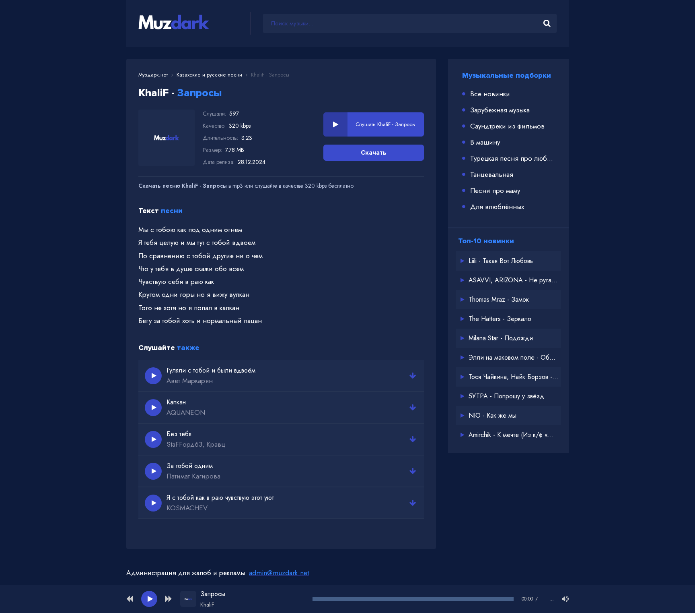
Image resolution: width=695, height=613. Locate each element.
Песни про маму (495, 190)
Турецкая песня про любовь (513, 158)
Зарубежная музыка (500, 110)
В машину (485, 142)
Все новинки (490, 94)
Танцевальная (491, 174)
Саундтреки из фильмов (507, 126)
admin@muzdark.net (279, 573)
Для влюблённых (497, 206)
